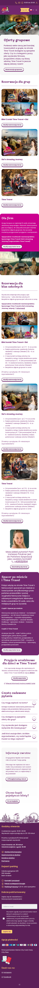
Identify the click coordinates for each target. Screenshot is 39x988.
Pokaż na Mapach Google (15, 884)
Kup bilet (25, 10)
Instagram (8, 972)
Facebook (7, 977)
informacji (20, 308)
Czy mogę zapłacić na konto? (15, 703)
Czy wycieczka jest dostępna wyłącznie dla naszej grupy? (14, 726)
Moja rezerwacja (36, 3)
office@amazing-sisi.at (16, 779)
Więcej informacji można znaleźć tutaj (20, 683)
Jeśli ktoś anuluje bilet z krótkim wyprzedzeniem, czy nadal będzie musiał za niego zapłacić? (16, 736)
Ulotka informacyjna (13, 852)
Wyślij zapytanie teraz (11, 247)
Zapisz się (7, 932)
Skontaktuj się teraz (19, 567)
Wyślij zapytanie (19, 678)
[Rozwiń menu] (36, 10)
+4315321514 (21, 561)
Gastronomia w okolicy (11, 855)
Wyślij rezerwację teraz (12, 125)
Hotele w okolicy (8, 858)
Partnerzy (5, 861)
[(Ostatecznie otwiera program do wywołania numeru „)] (16, 3)
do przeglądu (12, 801)
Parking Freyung (11, 887)
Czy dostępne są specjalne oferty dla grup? (13, 718)
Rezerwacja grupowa (13, 69)
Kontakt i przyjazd (12, 881)
